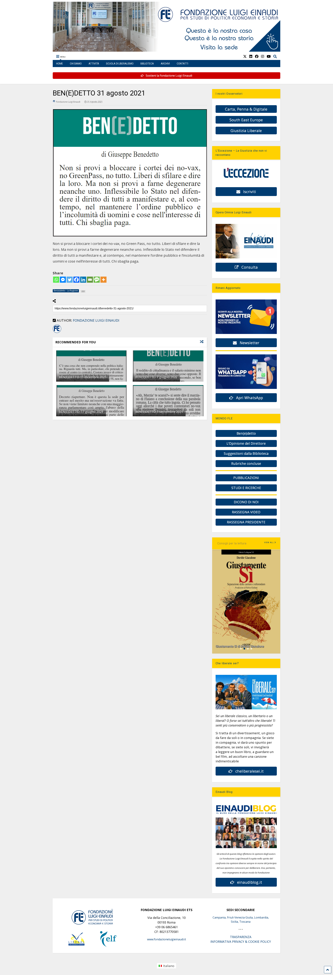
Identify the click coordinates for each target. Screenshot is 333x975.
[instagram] (262, 56)
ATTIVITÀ (94, 63)
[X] (245, 56)
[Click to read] (91, 366)
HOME (59, 63)
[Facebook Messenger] (63, 280)
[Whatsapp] (56, 280)
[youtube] (269, 56)
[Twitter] (70, 280)
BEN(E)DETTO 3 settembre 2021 (159, 412)
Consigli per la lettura (231, 543)
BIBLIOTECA (147, 63)
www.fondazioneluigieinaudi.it (166, 939)
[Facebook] (76, 280)
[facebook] (256, 56)
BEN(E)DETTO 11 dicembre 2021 (82, 377)
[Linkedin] (83, 280)
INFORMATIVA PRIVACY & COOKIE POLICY (240, 941)
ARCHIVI (165, 63)
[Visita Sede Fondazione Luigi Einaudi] (166, 50)
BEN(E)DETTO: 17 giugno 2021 (81, 412)
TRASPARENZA (240, 937)
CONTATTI (182, 63)
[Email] (90, 280)
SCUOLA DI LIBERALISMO (120, 63)
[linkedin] (250, 56)
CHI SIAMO (76, 63)
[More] (103, 280)
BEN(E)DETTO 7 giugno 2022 (156, 377)
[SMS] (97, 280)
